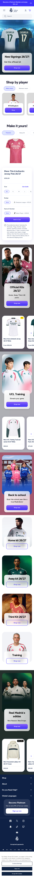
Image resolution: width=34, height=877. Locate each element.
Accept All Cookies (17, 873)
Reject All (17, 868)
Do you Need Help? (9, 790)
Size (5, 186)
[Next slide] (31, 333)
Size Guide (25, 186)
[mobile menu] (4, 10)
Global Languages (9, 796)
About (4, 784)
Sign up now (17, 811)
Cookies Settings (17, 863)
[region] (17, 864)
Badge (6, 198)
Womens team (23, 88)
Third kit (8, 133)
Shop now (17, 68)
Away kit (22, 133)
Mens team (9, 88)
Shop (4, 778)
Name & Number (9, 209)
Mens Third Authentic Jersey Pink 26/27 (14, 172)
